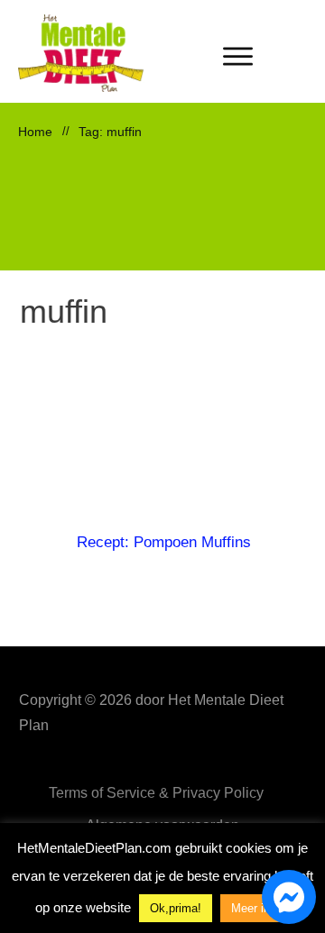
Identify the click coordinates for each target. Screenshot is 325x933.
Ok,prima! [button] (175, 908)
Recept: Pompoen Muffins (164, 542)
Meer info (255, 908)
